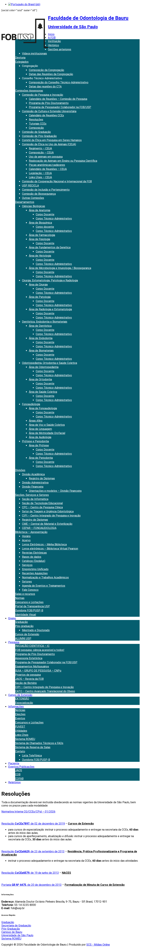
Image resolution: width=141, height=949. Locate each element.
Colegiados (22, 61)
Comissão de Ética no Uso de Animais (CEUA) (49, 144)
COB (17, 774)
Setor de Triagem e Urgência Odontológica (48, 511)
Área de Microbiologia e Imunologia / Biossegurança (60, 268)
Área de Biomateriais (41, 350)
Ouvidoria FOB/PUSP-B (29, 610)
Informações (16, 706)
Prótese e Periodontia (35, 441)
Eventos (20, 718)
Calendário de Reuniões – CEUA (48, 169)
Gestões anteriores (59, 49)
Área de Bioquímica (40, 222)
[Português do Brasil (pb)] (24, 4)
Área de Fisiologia (39, 239)
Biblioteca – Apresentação (31, 532)
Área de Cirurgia (38, 284)
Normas (19, 598)
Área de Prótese (39, 445)
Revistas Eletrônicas (34, 552)
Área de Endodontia (40, 338)
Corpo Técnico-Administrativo (54, 218)
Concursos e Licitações (29, 602)
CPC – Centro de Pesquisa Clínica (42, 507)
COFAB (19, 778)
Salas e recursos (25, 594)
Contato (20, 751)
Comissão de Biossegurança (39, 193)
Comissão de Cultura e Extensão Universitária (49, 111)
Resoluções (36, 119)
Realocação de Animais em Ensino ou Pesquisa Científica (63, 160)
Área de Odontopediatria (43, 367)
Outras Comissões (33, 198)
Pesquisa (13, 642)
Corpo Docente (45, 214)
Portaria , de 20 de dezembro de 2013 (31, 884)
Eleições (20, 714)
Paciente (13, 763)
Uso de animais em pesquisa (46, 156)
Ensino (12, 618)
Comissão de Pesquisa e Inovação (42, 94)
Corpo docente (45, 226)
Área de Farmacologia (42, 235)
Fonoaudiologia (31, 404)
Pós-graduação (24, 626)
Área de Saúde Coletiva (43, 391)
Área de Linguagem (40, 429)
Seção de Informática (35, 499)
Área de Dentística (40, 325)
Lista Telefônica (32, 755)
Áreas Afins (35, 420)
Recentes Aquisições (35, 573)
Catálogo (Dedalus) (33, 561)
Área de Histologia (40, 255)
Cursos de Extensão (27, 634)
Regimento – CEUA (40, 148)
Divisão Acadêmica (33, 474)
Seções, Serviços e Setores (32, 495)
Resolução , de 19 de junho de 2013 (30, 872)
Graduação (21, 622)
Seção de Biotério (26, 683)
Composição (36, 127)
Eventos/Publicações (21, 766)
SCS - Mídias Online (98, 944)
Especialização (24, 702)
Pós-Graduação (10, 928)
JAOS (18, 770)
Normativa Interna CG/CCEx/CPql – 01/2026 (28, 811)
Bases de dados (31, 556)
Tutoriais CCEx (37, 123)
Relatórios (14, 782)
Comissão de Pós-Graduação (39, 136)
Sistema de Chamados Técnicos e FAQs (39, 743)
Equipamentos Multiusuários (32, 666)
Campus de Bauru (11, 932)
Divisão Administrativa (35, 482)
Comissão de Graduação (36, 132)
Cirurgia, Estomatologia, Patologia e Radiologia (50, 280)
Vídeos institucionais (34, 53)
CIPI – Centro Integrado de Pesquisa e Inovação (51, 515)
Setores (27, 581)
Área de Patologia (40, 297)
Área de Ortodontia (40, 379)
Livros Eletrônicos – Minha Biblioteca (44, 544)
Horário (26, 536)
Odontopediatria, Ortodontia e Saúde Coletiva (49, 363)
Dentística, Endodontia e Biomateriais (44, 321)
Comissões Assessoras (29, 90)
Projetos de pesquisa (28, 674)
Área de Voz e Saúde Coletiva (47, 424)
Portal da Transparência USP (32, 606)
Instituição (54, 41)
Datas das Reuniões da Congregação (51, 74)
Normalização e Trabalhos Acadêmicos (45, 577)
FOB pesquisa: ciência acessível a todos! (39, 650)
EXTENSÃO (22, 698)
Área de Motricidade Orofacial (47, 433)
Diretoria (20, 57)
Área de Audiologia (40, 437)
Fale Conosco (30, 589)
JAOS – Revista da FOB (29, 679)
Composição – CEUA (41, 152)
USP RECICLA (30, 185)
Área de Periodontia (41, 457)
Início (51, 34)
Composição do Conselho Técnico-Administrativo (58, 82)
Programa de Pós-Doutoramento (49, 103)
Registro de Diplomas (42, 478)
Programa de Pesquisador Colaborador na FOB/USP (60, 107)
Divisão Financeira (32, 486)
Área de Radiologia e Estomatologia (50, 309)
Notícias (20, 710)
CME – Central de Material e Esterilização (47, 523)
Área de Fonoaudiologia (43, 408)
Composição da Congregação (46, 70)
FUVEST (20, 726)
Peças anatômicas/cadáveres (47, 165)
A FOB (52, 37)
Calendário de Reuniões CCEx (46, 115)
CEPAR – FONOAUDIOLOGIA (39, 528)
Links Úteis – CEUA (40, 177)
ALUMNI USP (23, 638)
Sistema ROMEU (25, 739)
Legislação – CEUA (40, 173)
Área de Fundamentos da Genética (49, 247)
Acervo (26, 540)
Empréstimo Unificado (35, 569)
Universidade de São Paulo (17, 935)
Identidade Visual (25, 614)
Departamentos (24, 202)
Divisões (20, 470)
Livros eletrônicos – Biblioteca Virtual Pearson (50, 548)
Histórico (53, 45)
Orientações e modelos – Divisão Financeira (55, 490)
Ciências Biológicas (33, 206)
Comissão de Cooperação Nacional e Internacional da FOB (57, 181)
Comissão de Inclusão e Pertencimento (46, 189)
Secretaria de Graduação (16, 925)
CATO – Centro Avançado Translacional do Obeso (45, 691)
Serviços (27, 565)
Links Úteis (21, 735)
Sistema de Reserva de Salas (32, 747)
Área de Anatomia (39, 210)
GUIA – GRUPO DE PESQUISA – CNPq (38, 670)
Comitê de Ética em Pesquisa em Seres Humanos (52, 140)
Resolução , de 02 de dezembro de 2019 (33, 823)
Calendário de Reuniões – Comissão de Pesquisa (58, 99)
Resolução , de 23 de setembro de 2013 (32, 851)
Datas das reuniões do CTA (45, 86)
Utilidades (21, 730)
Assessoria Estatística (28, 658)
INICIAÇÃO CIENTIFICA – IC (32, 646)
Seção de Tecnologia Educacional (42, 503)
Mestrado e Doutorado (36, 630)
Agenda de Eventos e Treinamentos (43, 585)
